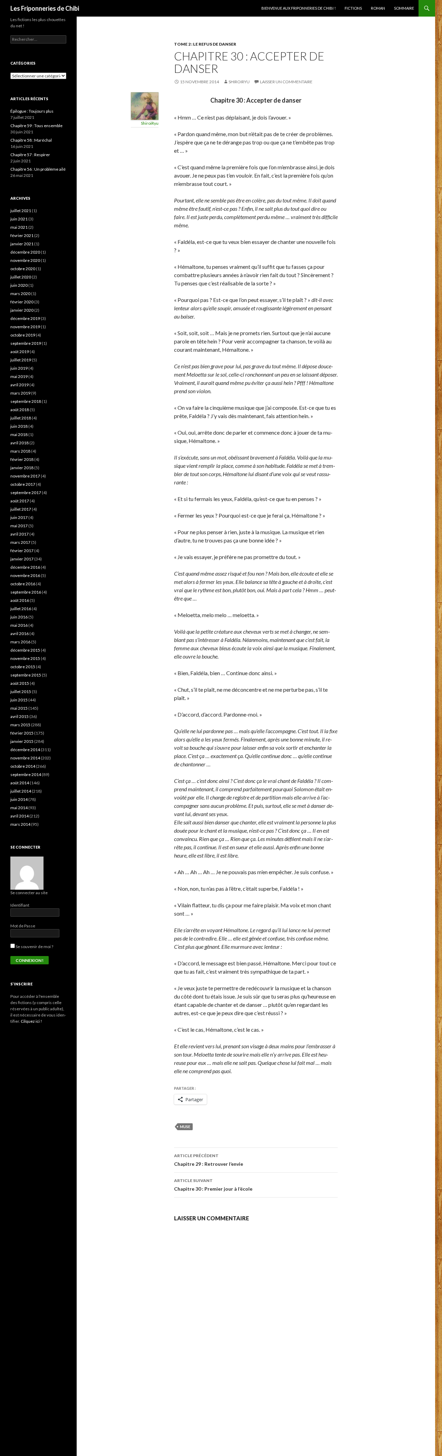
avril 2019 (19, 384)
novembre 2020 (25, 260)
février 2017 (21, 550)
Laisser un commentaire (286, 81)
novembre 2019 (25, 326)
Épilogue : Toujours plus (32, 111)
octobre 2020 (22, 268)
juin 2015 (19, 699)
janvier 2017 (21, 558)
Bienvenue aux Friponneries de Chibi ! (298, 8)
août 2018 (19, 409)
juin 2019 (19, 368)
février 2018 (21, 459)
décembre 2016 (25, 567)
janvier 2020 (21, 310)
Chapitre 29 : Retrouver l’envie (208, 1160)
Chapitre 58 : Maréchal (31, 140)
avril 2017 (19, 534)
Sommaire (404, 8)
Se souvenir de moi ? (34, 946)
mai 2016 (19, 625)
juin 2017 (19, 517)
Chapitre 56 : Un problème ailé (38, 169)
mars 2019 (20, 393)
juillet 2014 (20, 791)
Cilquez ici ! (31, 1021)
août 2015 (19, 683)
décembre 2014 (25, 749)
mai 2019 (19, 376)
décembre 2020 (25, 252)
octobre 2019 (22, 335)
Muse (185, 1126)
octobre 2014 (22, 766)
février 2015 (21, 733)
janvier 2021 (21, 243)
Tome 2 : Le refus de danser (205, 44)
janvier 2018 (21, 467)
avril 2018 (19, 442)
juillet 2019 (20, 359)
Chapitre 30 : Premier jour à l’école (213, 1185)
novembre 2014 (25, 757)
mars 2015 (20, 724)
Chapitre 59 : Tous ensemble (36, 125)
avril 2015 (19, 716)
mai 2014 (19, 807)
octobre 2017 (22, 484)
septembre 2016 (25, 592)
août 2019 (19, 351)
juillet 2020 (20, 277)
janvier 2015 (21, 741)
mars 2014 (20, 824)
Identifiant (19, 905)
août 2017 (19, 500)
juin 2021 (19, 218)
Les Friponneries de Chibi (44, 8)
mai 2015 (19, 708)
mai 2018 (19, 434)
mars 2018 (20, 451)
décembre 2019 (25, 318)
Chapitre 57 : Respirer (30, 154)
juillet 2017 (20, 509)
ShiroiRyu (239, 81)
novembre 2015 (25, 658)
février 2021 (21, 235)
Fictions (353, 8)
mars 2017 (20, 542)
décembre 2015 (25, 650)
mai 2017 (19, 525)
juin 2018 (19, 426)
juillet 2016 (20, 608)
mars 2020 (20, 293)
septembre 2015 (25, 675)
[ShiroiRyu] (144, 105)
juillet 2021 (20, 210)
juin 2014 (19, 799)
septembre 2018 (25, 401)
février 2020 (21, 301)
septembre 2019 (25, 343)
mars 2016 (20, 641)
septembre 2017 (25, 492)
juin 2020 (19, 285)
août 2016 (19, 600)
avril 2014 (19, 816)
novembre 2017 (25, 476)
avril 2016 (19, 633)
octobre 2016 (22, 583)
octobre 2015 (22, 666)
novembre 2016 (25, 575)
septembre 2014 (25, 774)
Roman (378, 8)
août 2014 (19, 782)
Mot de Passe (22, 925)
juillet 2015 (20, 691)
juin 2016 (19, 617)
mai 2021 (19, 227)
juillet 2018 (20, 417)
